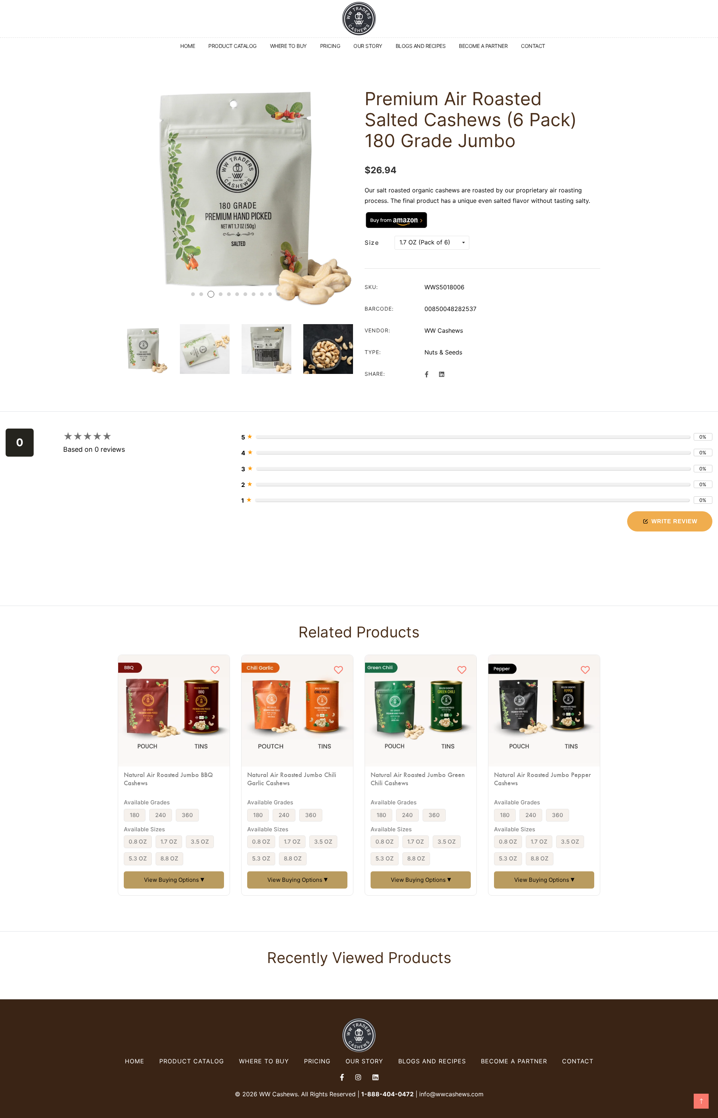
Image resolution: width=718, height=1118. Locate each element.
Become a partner (514, 1061)
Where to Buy (264, 1061)
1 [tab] (193, 294)
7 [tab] (245, 294)
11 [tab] (278, 294)
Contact (577, 1061)
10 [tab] (270, 294)
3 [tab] (211, 294)
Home (134, 1061)
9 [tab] (262, 294)
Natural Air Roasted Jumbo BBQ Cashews (168, 778)
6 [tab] (237, 294)
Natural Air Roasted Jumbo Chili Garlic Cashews (291, 778)
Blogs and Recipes (432, 1061)
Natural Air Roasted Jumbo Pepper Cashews (542, 778)
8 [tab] (253, 294)
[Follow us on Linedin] (441, 373)
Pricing (317, 1061)
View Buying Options (174, 879)
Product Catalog (191, 1061)
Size (372, 243)
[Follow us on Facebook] (426, 373)
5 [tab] (229, 294)
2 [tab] (201, 294)
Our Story (364, 1061)
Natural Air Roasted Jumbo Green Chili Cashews (418, 778)
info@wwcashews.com (451, 1094)
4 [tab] (221, 294)
